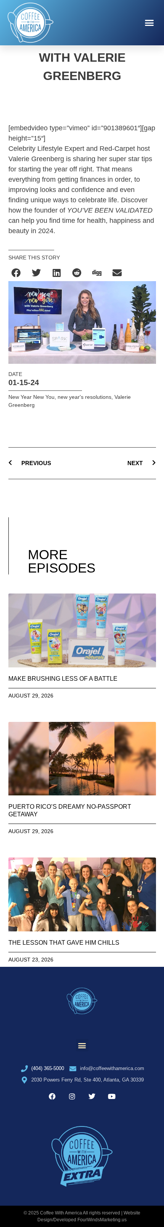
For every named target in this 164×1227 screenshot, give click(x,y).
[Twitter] (92, 1096)
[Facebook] (52, 1096)
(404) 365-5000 (47, 1068)
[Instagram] (72, 1096)
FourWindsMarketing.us (102, 1219)
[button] (149, 23)
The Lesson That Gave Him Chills (63, 942)
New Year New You (31, 397)
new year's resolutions (84, 397)
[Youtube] (112, 1096)
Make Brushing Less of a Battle (62, 678)
